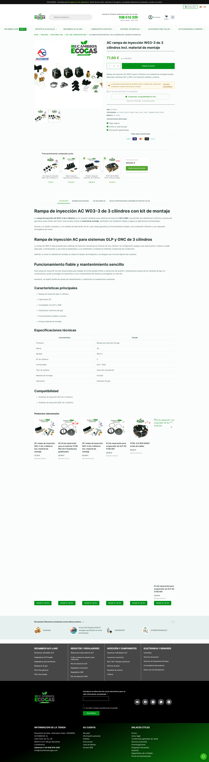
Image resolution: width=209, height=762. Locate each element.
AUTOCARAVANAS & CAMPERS (191, 29)
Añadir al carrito (148, 66)
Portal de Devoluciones (141, 756)
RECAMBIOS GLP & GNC (72, 29)
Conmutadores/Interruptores (154, 666)
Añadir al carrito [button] (42, 603)
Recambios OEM (14, 29)
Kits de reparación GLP (79, 664)
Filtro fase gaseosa (41, 670)
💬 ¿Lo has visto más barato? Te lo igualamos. (122, 91)
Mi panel (86, 733)
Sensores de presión (151, 657)
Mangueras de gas (41, 666)
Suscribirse (91, 713)
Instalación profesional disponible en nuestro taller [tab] (130, 201)
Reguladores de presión (79, 668)
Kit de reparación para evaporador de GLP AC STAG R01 (116, 446)
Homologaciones (138, 744)
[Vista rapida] (51, 427)
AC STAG (117, 115)
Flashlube (47, 630)
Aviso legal (135, 736)
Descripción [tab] (63, 201)
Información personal (91, 736)
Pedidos (86, 739)
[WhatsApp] (161, 702)
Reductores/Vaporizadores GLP (82, 653)
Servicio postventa (139, 742)
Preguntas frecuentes (140, 747)
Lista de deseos (89, 744)
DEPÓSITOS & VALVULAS (45, 29)
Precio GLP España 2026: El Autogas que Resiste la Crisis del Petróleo (90, 630)
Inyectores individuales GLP (117, 653)
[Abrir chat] (203, 756)
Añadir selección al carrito (136, 168)
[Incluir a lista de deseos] (51, 422)
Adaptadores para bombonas (44, 662)
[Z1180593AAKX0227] (145, 630)
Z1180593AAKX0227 (159, 630)
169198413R (120, 630)
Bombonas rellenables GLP (44, 653)
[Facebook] (145, 702)
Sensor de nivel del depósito (154, 670)
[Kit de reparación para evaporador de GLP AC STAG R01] (116, 429)
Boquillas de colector (115, 670)
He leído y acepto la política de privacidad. (102, 708)
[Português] (201, 7)
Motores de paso (113, 666)
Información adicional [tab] (80, 201)
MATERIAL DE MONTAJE (130, 29)
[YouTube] (169, 702)
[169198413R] (109, 630)
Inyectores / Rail (131, 112)
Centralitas (148, 653)
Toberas (110, 674)
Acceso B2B (191, 7)
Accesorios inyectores (115, 657)
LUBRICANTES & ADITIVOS (101, 29)
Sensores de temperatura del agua (156, 661)
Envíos (134, 733)
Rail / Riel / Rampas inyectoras (118, 662)
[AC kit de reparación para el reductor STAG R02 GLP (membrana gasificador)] (68, 429)
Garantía (134, 750)
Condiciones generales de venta (144, 739)
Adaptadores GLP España (43, 657)
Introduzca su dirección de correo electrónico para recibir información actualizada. (104, 692)
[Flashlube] (37, 630)
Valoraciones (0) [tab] (99, 201)
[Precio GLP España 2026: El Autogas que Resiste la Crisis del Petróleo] (73, 630)
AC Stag (120, 112)
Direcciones (88, 742)
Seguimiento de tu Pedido (142, 753)
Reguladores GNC (77, 672)
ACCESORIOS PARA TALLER (159, 29)
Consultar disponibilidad (167, 85)
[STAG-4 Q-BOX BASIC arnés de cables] (140, 429)
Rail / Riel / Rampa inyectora (152, 112)
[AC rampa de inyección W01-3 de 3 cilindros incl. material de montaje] (44, 429)
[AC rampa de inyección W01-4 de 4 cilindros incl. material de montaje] (92, 429)
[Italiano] (205, 7)
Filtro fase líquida (40, 674)
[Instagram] (153, 702)
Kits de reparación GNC (79, 676)
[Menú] (173, 17)
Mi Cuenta (156, 17)
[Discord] (137, 702)
